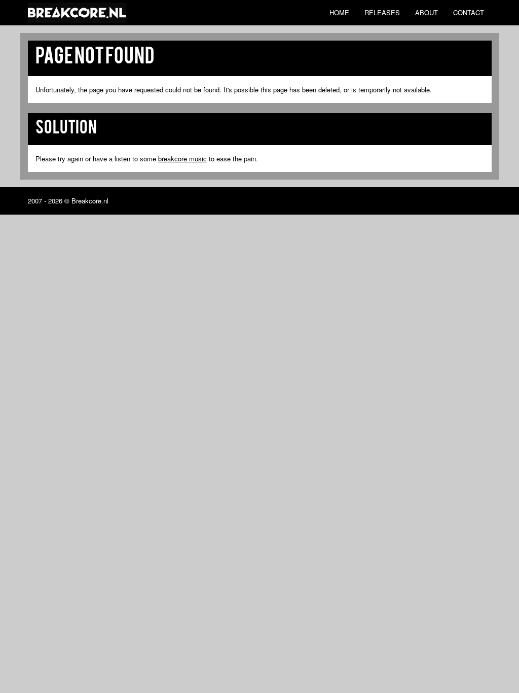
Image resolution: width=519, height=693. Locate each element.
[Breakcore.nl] (77, 13)
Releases (382, 12)
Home (339, 12)
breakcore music (182, 158)
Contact (468, 12)
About (426, 12)
